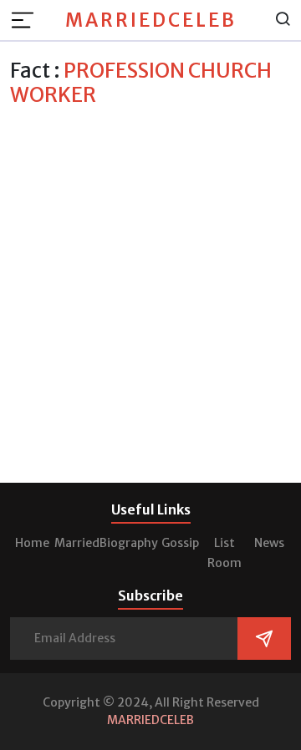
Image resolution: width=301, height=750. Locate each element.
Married (76, 542)
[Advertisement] (150, 265)
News (269, 542)
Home (32, 542)
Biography (128, 542)
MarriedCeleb (151, 20)
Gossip (180, 542)
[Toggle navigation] (27, 20)
